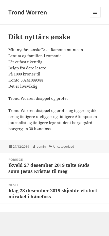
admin (41, 146)
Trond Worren (27, 12)
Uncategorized (63, 146)
